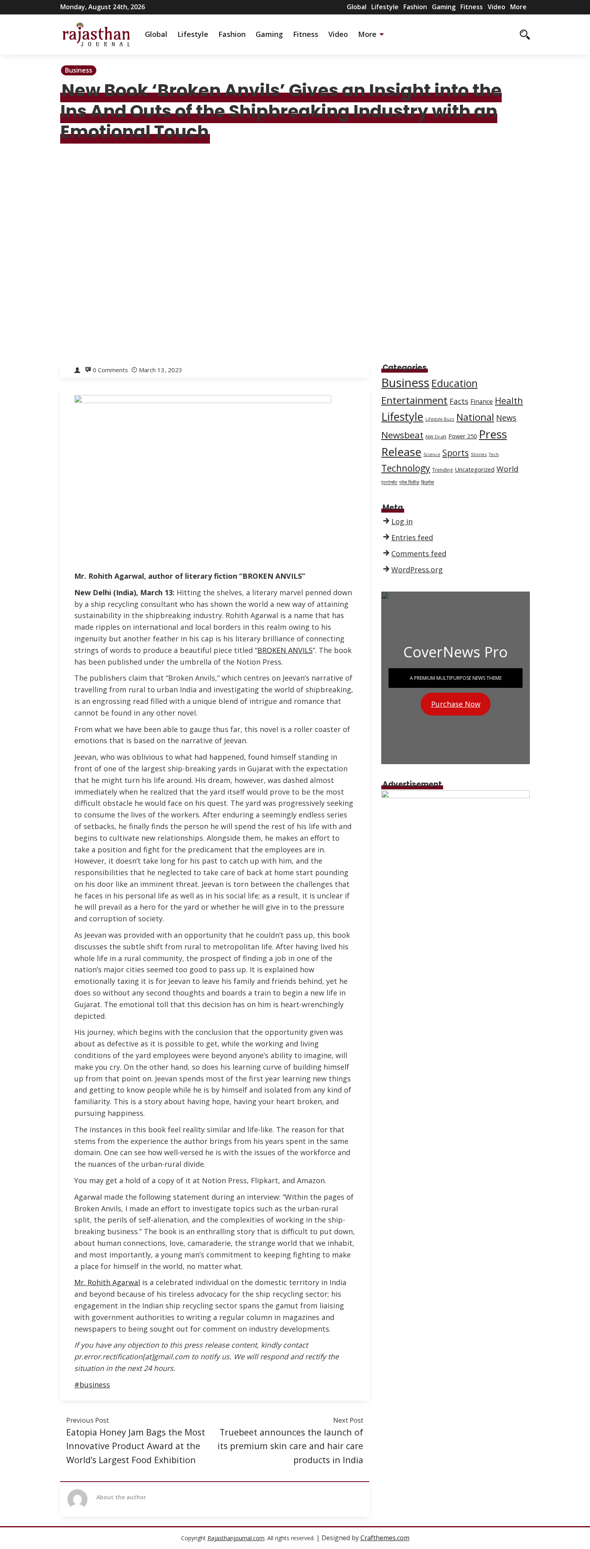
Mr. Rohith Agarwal (107, 1282)
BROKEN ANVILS (285, 650)
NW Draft (435, 437)
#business (92, 1384)
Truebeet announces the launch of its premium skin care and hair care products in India (290, 1446)
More (518, 6)
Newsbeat (402, 435)
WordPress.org (417, 569)
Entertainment (414, 400)
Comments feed (418, 553)
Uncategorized (474, 469)
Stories (479, 454)
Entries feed (412, 537)
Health (509, 400)
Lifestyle (385, 6)
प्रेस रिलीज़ (409, 482)
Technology (405, 468)
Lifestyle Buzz (439, 419)
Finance (481, 401)
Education (454, 383)
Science (431, 454)
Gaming (444, 6)
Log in (402, 521)
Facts (459, 401)
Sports (455, 452)
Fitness (471, 6)
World (507, 469)
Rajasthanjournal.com (236, 1538)
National (475, 417)
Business (78, 70)
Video (496, 6)
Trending (442, 469)
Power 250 (462, 436)
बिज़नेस (427, 482)
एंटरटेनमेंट (389, 482)
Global (356, 6)
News (506, 417)
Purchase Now (455, 704)
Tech (494, 454)
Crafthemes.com (384, 1537)
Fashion (415, 6)
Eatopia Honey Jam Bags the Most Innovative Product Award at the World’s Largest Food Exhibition (135, 1446)
